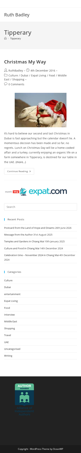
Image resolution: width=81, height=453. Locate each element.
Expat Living (38, 75)
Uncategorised (12, 349)
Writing (8, 355)
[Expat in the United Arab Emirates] (43, 191)
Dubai (24, 75)
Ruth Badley (16, 14)
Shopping (18, 79)
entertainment (12, 294)
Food (52, 75)
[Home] (5, 38)
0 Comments (16, 84)
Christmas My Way (25, 62)
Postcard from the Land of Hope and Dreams (29, 228)
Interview (9, 314)
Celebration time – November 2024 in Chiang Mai (31, 255)
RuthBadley (15, 70)
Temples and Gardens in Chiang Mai (24, 241)
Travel (7, 335)
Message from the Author (18, 234)
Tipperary (15, 38)
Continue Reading (20, 170)
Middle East (10, 321)
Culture (13, 75)
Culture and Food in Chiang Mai (21, 248)
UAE (6, 342)
